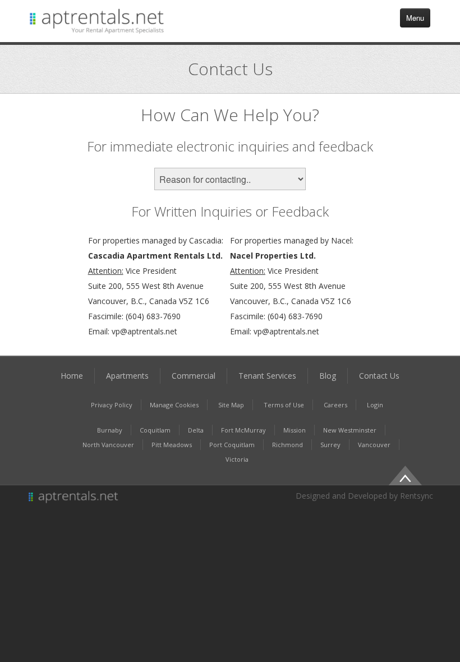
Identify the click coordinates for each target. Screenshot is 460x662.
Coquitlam (155, 430)
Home (72, 375)
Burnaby (109, 430)
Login (375, 405)
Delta (196, 430)
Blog (327, 375)
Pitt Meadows (171, 444)
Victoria (237, 459)
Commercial (193, 375)
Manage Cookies (174, 405)
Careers (335, 405)
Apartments (127, 375)
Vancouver (374, 444)
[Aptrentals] (125, 498)
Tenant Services (267, 375)
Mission (294, 430)
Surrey (330, 444)
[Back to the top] (405, 474)
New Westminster (349, 430)
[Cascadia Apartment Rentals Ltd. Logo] (97, 21)
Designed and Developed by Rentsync (364, 495)
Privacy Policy (111, 405)
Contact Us (379, 375)
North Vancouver (108, 444)
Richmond (287, 444)
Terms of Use (284, 405)
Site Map (231, 405)
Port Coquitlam (232, 444)
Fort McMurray (243, 430)
